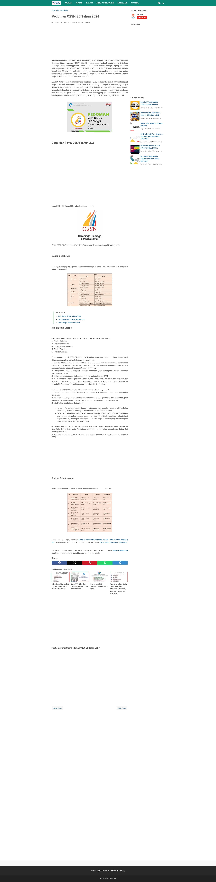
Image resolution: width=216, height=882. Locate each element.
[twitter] (74, 563)
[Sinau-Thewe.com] (56, 3)
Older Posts (122, 708)
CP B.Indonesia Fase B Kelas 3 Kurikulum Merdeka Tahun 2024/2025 (151, 136)
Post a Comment (84, 22)
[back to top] (211, 877)
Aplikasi (68, 3)
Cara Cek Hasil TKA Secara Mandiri (71, 319)
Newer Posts (57, 708)
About (99, 871)
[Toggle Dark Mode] (159, 3)
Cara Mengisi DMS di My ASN (69, 323)
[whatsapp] (104, 563)
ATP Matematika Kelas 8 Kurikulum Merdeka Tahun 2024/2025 (150, 158)
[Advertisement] (90, 42)
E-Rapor (89, 3)
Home (93, 871)
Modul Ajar (122, 3)
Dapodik (79, 3)
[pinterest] (89, 563)
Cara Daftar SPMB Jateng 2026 (69, 316)
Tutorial (135, 3)
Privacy (122, 871)
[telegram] (120, 563)
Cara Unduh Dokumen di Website (113, 542)
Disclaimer (114, 871)
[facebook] (59, 563)
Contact (106, 871)
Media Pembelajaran (105, 3)
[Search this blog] (163, 3)
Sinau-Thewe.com (120, 550)
